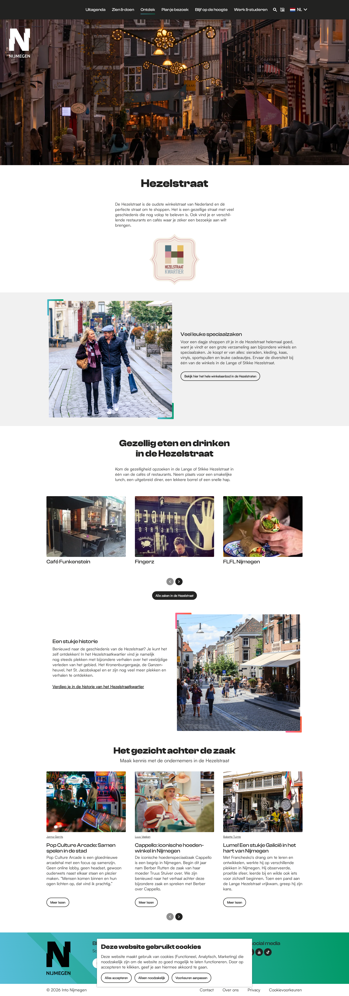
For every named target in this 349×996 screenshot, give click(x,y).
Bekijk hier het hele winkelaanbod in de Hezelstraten (220, 376)
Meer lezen (57, 903)
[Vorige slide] (170, 581)
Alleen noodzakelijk (151, 978)
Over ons (231, 989)
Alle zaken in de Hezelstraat (174, 596)
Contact (207, 989)
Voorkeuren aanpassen (191, 978)
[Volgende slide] (179, 581)
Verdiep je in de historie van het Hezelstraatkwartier (98, 686)
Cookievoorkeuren (285, 989)
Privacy (254, 989)
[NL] (292, 9)
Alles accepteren (116, 978)
